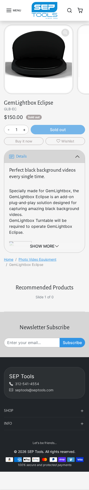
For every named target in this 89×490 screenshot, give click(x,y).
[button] (13, 10)
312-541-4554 (27, 384)
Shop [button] (8, 411)
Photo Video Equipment (37, 259)
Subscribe (72, 342)
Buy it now (23, 141)
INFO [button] (8, 423)
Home (8, 259)
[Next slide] (83, 301)
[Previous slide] (6, 301)
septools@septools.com (34, 390)
